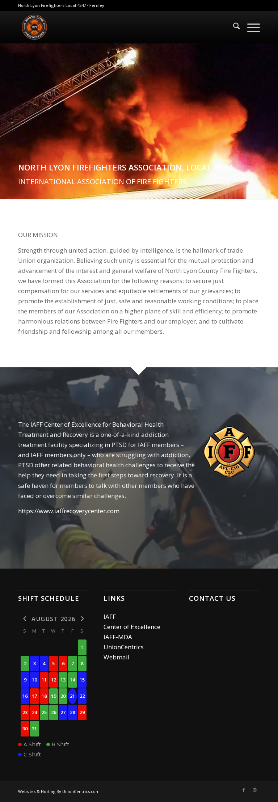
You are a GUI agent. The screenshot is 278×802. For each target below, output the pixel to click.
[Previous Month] (25, 618)
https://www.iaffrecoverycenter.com (68, 511)
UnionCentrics (124, 647)
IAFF (110, 616)
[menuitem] (233, 27)
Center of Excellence (132, 626)
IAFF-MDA (118, 637)
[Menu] (250, 27)
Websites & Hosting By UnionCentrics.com (59, 791)
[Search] (233, 27)
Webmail (117, 657)
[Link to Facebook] (243, 790)
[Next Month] (82, 618)
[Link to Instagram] (254, 790)
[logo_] (34, 27)
